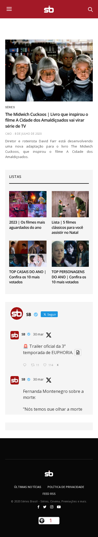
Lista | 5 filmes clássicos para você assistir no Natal (67, 227)
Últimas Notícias (27, 487)
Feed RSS (49, 494)
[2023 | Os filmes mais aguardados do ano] (28, 204)
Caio (8, 133)
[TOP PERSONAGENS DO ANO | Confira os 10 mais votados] (70, 254)
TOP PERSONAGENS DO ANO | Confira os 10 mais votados (69, 277)
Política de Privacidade (66, 487)
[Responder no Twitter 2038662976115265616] (26, 365)
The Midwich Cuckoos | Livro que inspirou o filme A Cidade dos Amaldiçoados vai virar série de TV (46, 120)
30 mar (38, 334)
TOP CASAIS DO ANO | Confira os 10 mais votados (27, 277)
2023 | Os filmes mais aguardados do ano (27, 225)
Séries (10, 107)
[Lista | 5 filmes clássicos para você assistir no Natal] (70, 204)
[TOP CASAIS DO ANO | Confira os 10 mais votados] (28, 254)
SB (23, 334)
